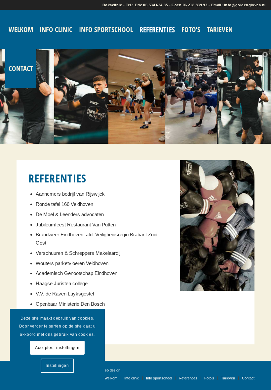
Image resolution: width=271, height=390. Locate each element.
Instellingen (57, 365)
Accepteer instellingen (57, 347)
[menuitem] (20, 29)
